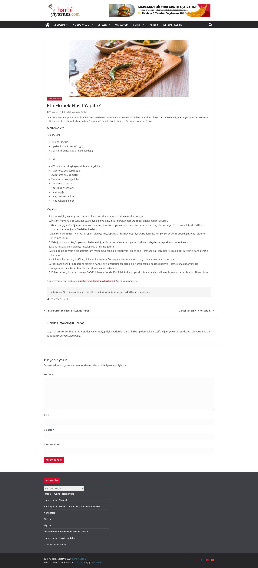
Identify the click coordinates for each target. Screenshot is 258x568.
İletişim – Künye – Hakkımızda (59, 493)
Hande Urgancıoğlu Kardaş (75, 112)
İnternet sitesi (52, 444)
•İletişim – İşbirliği (173, 24)
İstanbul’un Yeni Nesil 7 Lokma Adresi (68, 310)
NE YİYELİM (59, 24)
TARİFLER (153, 24)
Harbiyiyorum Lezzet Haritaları (60, 538)
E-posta (49, 429)
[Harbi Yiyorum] (47, 24)
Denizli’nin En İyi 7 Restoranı (195, 310)
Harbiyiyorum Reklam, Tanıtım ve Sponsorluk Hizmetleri (72, 506)
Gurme (136, 24)
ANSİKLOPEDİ (121, 24)
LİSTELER (102, 24)
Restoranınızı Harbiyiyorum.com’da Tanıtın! (66, 531)
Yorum (48, 374)
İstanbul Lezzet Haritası (56, 544)
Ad (46, 415)
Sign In (47, 519)
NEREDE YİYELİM (81, 24)
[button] (66, 25)
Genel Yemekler (54, 99)
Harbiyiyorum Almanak (55, 500)
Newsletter (49, 512)
